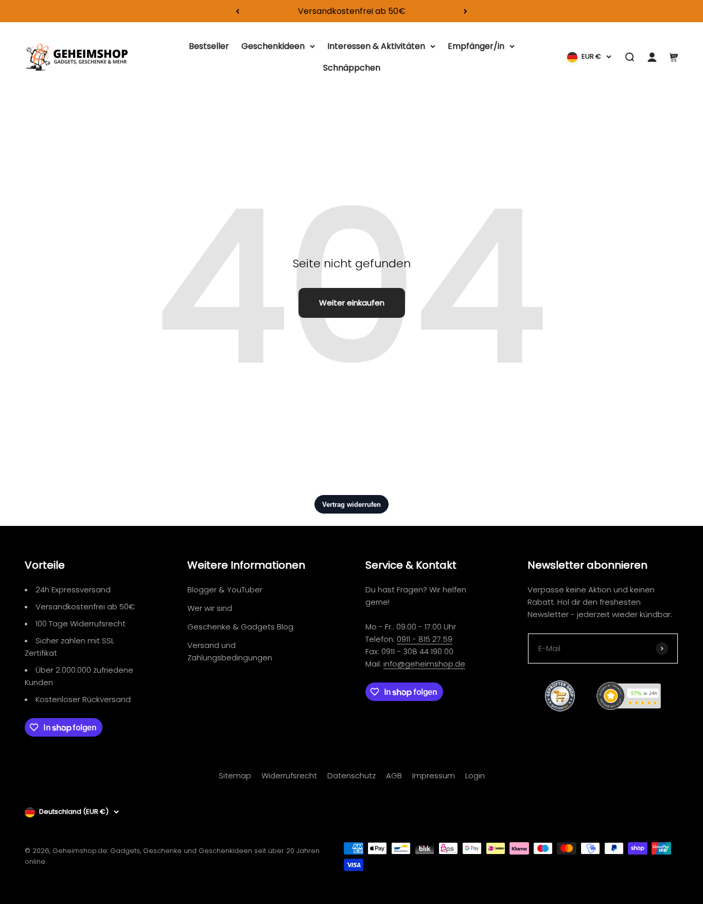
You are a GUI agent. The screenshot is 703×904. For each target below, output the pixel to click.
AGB (394, 775)
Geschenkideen (273, 46)
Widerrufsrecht (289, 775)
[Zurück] (237, 11)
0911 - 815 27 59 (424, 639)
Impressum (433, 775)
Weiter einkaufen (351, 302)
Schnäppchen (351, 68)
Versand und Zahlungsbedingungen (229, 651)
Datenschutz (351, 775)
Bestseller (209, 46)
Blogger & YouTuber (224, 589)
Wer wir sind (209, 608)
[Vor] (465, 11)
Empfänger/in (476, 46)
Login (475, 775)
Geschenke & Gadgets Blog (240, 626)
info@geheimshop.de (424, 663)
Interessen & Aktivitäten (376, 46)
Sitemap (235, 775)
